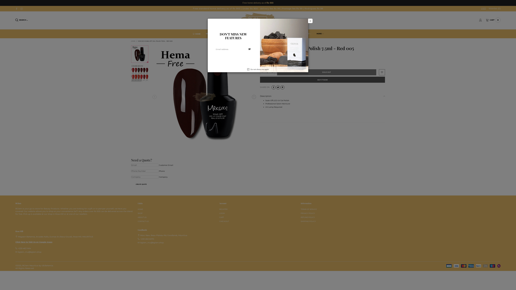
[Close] (310, 21)
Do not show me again (259, 69)
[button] (249, 49)
